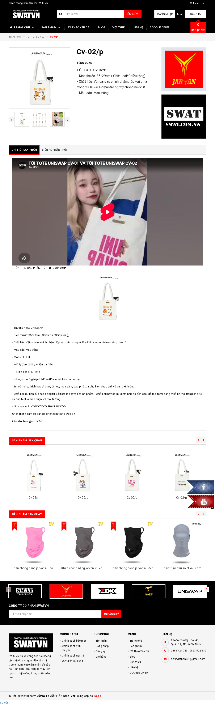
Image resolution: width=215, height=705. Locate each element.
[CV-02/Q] (82, 472)
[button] (206, 589)
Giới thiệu (119, 27)
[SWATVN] (31, 642)
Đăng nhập (165, 14)
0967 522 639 (198, 650)
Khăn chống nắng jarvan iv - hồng (34, 568)
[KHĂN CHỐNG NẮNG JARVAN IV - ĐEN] (132, 543)
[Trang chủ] (31, 14)
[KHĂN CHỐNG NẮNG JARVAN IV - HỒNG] (33, 543)
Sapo (97, 695)
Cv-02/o (132, 497)
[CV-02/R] (33, 472)
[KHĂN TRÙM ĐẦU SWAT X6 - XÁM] (181, 543)
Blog (101, 27)
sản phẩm (198, 26)
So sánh (5, 702)
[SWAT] (183, 116)
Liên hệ (138, 27)
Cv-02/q (82, 497)
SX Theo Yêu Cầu (80, 27)
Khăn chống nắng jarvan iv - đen (132, 568)
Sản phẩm (49, 27)
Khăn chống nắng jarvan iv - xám (83, 568)
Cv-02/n (181, 497)
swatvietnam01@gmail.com (188, 659)
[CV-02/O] (132, 472)
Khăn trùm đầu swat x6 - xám (181, 568)
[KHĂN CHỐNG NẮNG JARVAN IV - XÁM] (82, 543)
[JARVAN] (184, 69)
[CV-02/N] (181, 472)
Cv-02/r (34, 497)
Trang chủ (22, 27)
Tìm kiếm (132, 14)
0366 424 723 (179, 650)
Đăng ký (196, 14)
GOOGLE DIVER (159, 27)
